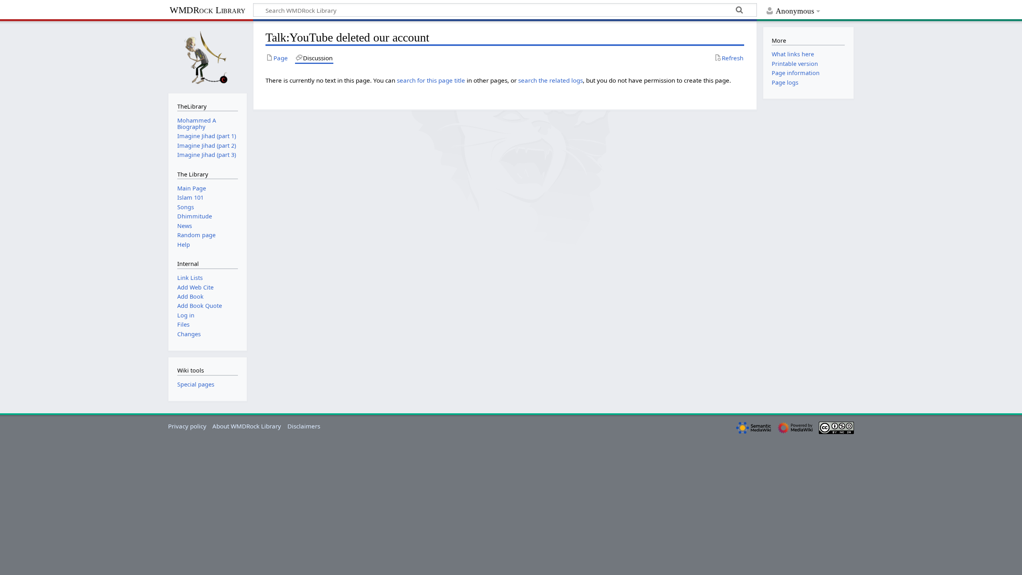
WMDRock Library (208, 10)
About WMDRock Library (246, 426)
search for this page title (431, 80)
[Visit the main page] (207, 56)
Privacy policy (187, 426)
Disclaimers (303, 426)
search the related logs (550, 80)
